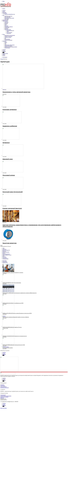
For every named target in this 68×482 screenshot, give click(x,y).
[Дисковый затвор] (13, 171)
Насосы (6, 23)
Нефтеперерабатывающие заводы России (12, 327)
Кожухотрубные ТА (10, 30)
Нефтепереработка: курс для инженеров (12, 282)
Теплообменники (8, 29)
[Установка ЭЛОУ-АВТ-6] (6, 346)
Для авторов (2, 385)
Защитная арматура (9, 243)
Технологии (5, 13)
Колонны (6, 22)
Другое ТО (9, 33)
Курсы (4, 11)
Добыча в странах (8, 37)
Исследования (7, 39)
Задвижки (6, 142)
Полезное (4, 41)
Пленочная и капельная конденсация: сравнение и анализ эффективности (20, 292)
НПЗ (3, 15)
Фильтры (6, 28)
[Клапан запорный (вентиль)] (12, 205)
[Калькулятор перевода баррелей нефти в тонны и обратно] (4, 316)
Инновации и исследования (10, 35)
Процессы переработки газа (10, 14)
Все (5, 38)
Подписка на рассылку (4, 387)
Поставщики (5, 57)
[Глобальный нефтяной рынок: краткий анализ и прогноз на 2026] (8, 312)
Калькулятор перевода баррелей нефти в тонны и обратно (16, 317)
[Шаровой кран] (13, 155)
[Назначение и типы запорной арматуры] (23, 88)
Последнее (4, 260)
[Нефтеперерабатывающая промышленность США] (8, 343)
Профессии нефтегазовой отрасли (11, 46)
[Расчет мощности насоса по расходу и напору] (8, 271)
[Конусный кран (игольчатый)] (13, 188)
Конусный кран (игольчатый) (13, 192)
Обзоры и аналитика (8, 36)
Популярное (5, 261)
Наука (4, 34)
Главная (4, 10)
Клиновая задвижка (10, 109)
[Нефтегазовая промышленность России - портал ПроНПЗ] (5, 6)
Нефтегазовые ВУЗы (8, 45)
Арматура (6, 21)
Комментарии (5, 262)
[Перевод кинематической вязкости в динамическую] (8, 335)
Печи (6, 24)
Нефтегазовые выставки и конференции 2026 (13, 303)
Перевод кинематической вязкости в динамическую (15, 336)
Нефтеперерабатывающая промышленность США (14, 344)
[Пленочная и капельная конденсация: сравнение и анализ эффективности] (8, 291)
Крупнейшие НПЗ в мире (9, 18)
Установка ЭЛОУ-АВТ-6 (8, 347)
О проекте (2, 384)
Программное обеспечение (9, 44)
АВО (8, 31)
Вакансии (2, 397)
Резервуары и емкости (9, 26)
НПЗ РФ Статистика (8, 16)
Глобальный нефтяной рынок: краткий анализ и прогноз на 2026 (17, 313)
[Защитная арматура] (8, 239)
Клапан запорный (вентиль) (12, 208)
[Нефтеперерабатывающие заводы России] (8, 326)
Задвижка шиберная (10, 126)
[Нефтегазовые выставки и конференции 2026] (8, 302)
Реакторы (6, 25)
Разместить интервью (4, 396)
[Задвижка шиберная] (12, 122)
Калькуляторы (7, 47)
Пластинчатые (9, 32)
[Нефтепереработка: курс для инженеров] (8, 281)
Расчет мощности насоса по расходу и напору (13, 272)
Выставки (4, 12)
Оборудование (5, 20)
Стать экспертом (3, 386)
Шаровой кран (8, 159)
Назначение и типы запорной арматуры (16, 92)
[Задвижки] (11, 139)
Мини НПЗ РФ (7, 17)
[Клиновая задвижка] (11, 106)
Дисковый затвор (9, 175)
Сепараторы (7, 27)
